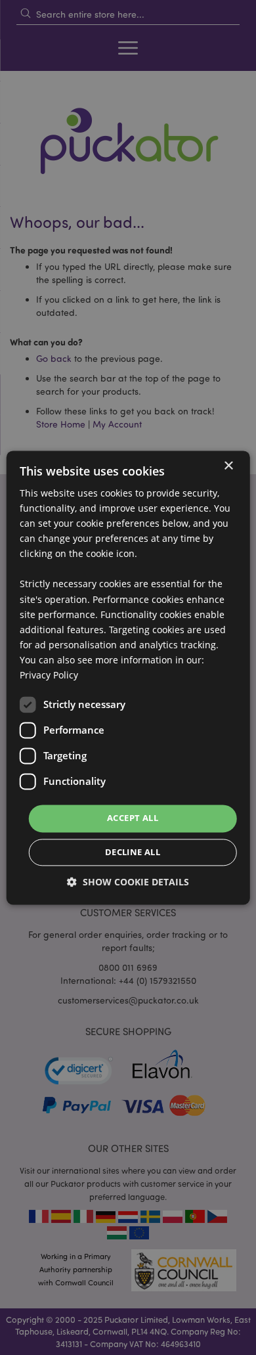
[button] (128, 882)
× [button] (228, 466)
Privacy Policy (49, 675)
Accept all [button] (132, 818)
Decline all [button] (132, 852)
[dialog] (128, 677)
